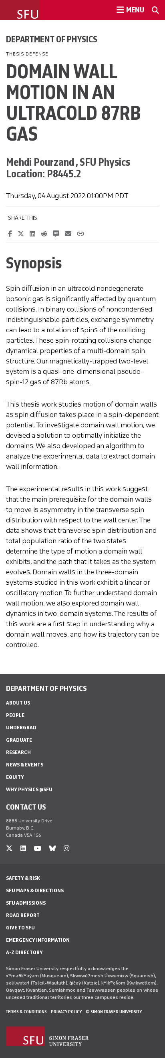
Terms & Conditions (26, 1011)
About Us (18, 702)
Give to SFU (20, 927)
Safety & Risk (23, 878)
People (15, 715)
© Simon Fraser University (114, 1011)
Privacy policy (66, 1011)
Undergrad (21, 727)
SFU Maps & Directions (35, 890)
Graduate (19, 739)
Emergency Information (38, 940)
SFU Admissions (26, 902)
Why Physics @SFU (29, 789)
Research (18, 752)
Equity (15, 777)
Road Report (23, 915)
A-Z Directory (24, 952)
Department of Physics (51, 39)
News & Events (24, 764)
